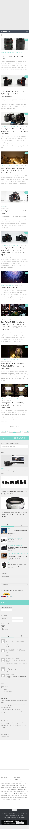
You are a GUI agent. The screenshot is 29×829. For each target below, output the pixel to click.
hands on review (23, 777)
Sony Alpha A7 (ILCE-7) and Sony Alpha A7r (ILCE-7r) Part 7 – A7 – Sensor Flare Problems (12, 170)
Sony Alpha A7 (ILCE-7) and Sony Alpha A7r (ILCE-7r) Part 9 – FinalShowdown (12, 93)
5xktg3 (7, 665)
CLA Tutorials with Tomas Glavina (15, 553)
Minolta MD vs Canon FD (6, 720)
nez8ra (7, 655)
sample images (21, 787)
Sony (20, 52)
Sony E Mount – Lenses (6, 693)
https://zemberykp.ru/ (6, 707)
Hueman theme (22, 817)
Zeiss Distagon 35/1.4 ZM (20, 797)
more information (11, 823)
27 (26, 76)
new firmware (10, 785)
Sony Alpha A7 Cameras (6, 691)
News (2, 468)
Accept (20, 823)
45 (26, 39)
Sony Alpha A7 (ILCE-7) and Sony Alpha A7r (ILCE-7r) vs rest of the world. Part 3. (12, 405)
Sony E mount (6, 791)
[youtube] (15, 438)
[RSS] (24, 438)
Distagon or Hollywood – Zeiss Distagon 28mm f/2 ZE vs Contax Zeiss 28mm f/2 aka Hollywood (17, 532)
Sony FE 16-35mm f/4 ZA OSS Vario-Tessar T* (17, 791)
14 (26, 153)
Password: (3, 621)
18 (26, 114)
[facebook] (17, 438)
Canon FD (3, 52)
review (14, 787)
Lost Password (4, 629)
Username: (3, 618)
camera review (11, 775)
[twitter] (20, 438)
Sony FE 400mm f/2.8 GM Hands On (16, 540)
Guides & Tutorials (6, 285)
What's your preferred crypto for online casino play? (13, 722)
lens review (15, 779)
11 (17, 431)
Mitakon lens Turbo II (4, 785)
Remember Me (6, 623)
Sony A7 (4, 789)
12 (26, 232)
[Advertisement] (14, 15)
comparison (4, 778)
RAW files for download (8, 787)
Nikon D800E (16, 785)
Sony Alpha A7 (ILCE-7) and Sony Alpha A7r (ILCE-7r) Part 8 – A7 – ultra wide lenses (14, 131)
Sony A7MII (15, 789)
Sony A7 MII (10, 789)
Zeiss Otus (12, 799)
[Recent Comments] (7, 636)
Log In (3, 626)
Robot (3, 206)
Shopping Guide (11, 545)
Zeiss (9, 528)
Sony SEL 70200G (12, 795)
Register (3, 628)
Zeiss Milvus (8, 799)
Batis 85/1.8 (7, 775)
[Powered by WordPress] (9, 817)
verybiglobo (5, 797)
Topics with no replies (6, 736)
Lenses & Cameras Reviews (8, 89)
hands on (17, 778)
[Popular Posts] (21, 525)
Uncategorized (19, 545)
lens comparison (5, 780)
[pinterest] (22, 438)
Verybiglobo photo (6, 31)
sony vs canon (17, 795)
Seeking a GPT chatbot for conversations (10, 709)
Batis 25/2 (3, 775)
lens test (22, 780)
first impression (11, 777)
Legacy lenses (4, 686)
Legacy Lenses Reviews (12, 52)
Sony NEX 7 (16, 793)
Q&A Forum (4, 689)
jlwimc (7, 646)
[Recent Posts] (7, 525)
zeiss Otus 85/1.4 (17, 799)
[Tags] (21, 636)
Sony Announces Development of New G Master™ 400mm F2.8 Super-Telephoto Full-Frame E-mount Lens (14, 514)
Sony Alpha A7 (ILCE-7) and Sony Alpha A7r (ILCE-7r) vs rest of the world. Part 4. (12, 366)
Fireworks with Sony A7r (9, 288)
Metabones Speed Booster (15, 781)
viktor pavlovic (9, 797)
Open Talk (3, 688)
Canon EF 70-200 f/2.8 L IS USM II (20, 775)
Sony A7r (21, 789)
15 (26, 192)
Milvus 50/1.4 (23, 783)
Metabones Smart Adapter (5, 781)
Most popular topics (5, 734)
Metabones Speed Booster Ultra (14, 783)
